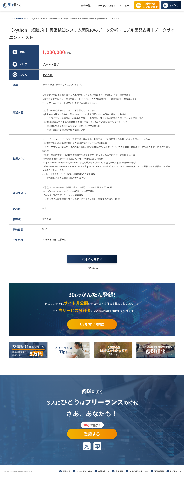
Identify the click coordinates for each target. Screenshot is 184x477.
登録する (92, 433)
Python (48, 75)
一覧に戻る (92, 267)
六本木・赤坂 (51, 64)
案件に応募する (92, 259)
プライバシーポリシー (138, 471)
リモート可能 (49, 239)
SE (26, 18)
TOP (11, 18)
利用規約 (119, 471)
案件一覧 (86, 5)
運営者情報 (159, 471)
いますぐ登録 (92, 324)
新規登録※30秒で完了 (150, 5)
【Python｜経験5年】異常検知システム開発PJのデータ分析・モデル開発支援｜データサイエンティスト (74, 18)
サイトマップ (175, 471)
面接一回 (62, 239)
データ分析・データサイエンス (58, 84)
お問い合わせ (103, 471)
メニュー (124, 5)
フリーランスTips (105, 5)
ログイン (175, 5)
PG (81, 84)
